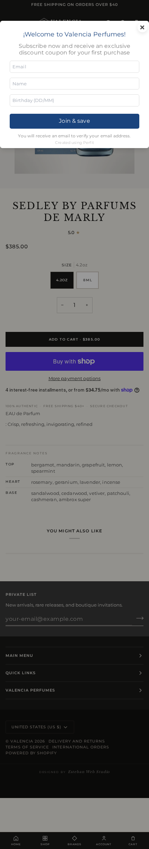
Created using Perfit (74, 142)
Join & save (74, 121)
